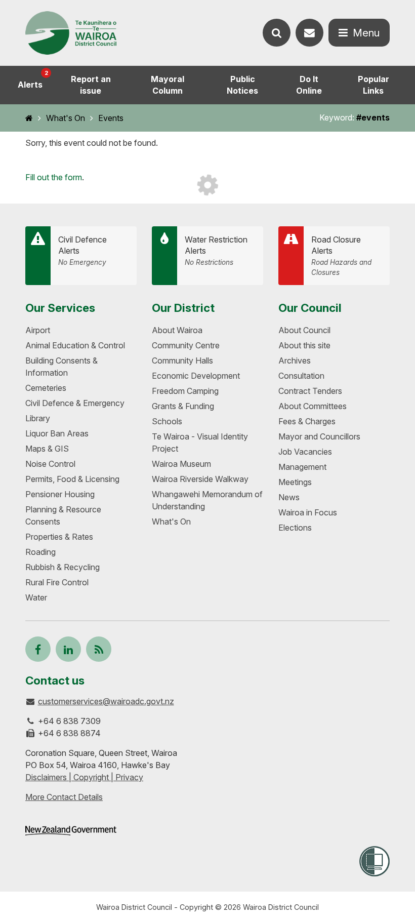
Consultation (301, 376)
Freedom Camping (185, 391)
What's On (65, 118)
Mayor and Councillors (319, 436)
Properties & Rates (59, 537)
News (289, 497)
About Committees (312, 406)
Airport (37, 330)
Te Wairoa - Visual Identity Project (200, 442)
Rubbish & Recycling (62, 567)
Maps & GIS (47, 449)
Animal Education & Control (75, 345)
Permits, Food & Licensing (72, 479)
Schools (167, 421)
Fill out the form (53, 177)
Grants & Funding (183, 406)
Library (37, 418)
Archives (294, 360)
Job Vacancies (305, 452)
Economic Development (196, 376)
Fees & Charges (307, 421)
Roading (40, 552)
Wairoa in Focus (307, 512)
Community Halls (182, 360)
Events (110, 118)
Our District (183, 307)
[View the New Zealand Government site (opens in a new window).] (70, 830)
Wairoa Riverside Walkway (200, 479)
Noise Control (50, 464)
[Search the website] (276, 33)
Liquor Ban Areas (57, 433)
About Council (304, 330)
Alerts (33, 79)
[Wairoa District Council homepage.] (70, 33)
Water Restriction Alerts (216, 250)
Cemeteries (45, 388)
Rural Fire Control (57, 582)
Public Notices (242, 85)
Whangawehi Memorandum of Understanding (207, 500)
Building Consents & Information (61, 366)
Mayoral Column (167, 85)
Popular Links (373, 85)
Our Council (310, 307)
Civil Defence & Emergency (74, 403)
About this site (304, 345)
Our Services (60, 307)
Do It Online (309, 85)
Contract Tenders (310, 391)
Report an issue (91, 85)
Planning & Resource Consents (63, 515)
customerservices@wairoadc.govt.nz (106, 701)
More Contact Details (64, 797)
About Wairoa (177, 330)
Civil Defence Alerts (82, 250)
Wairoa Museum (181, 464)
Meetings (295, 482)
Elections (295, 528)
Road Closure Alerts (341, 255)
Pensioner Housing (60, 494)
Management (302, 467)
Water (36, 597)
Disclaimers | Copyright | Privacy (84, 777)
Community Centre (186, 345)
